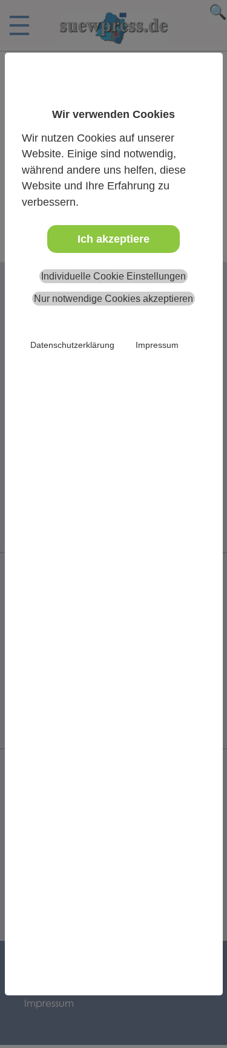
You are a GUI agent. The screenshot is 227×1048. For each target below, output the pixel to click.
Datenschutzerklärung (72, 345)
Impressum (157, 345)
